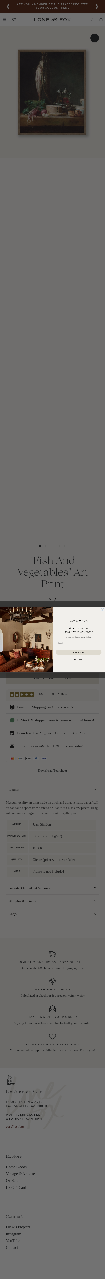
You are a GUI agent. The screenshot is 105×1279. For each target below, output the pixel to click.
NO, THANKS (79, 659)
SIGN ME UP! (79, 652)
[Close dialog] (102, 609)
